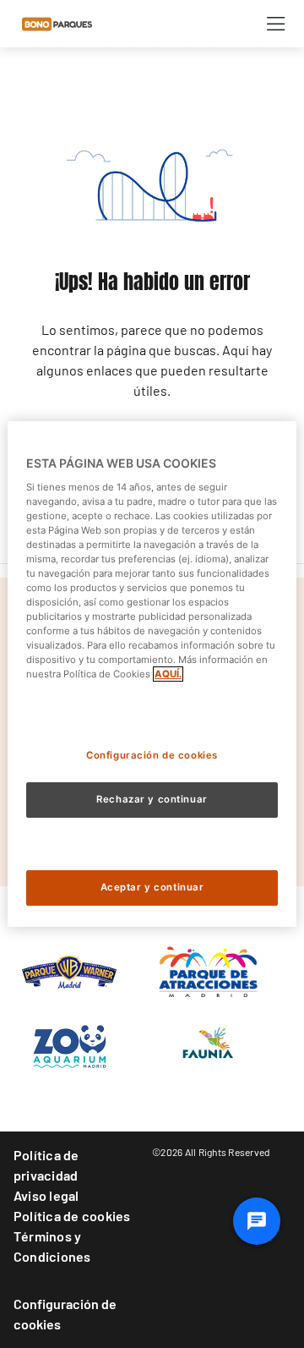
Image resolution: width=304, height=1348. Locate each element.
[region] (152, 674)
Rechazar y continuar (151, 799)
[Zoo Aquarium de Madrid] (69, 1046)
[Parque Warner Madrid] (69, 970)
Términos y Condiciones (52, 1246)
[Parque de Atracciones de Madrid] (208, 970)
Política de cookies (72, 1216)
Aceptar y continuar (152, 887)
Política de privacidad (46, 1165)
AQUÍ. (168, 674)
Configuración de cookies (65, 1314)
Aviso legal (46, 1195)
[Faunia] (207, 1046)
